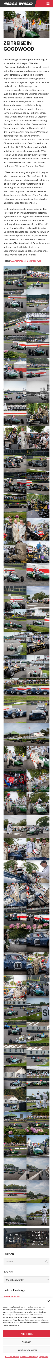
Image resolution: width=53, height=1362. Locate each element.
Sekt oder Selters (12, 1296)
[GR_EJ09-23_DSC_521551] (37, 849)
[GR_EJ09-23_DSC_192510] (15, 392)
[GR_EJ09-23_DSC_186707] (37, 346)
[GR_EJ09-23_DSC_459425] (37, 552)
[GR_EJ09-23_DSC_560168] (37, 1031)
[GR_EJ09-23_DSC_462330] (15, 620)
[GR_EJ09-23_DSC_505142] (15, 757)
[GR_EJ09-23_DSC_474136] (15, 689)
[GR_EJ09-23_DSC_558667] (15, 1031)
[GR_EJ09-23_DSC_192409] (37, 369)
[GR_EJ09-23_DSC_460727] (37, 574)
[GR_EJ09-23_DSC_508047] (37, 803)
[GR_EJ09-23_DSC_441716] (15, 460)
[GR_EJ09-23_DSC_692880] (37, 1169)
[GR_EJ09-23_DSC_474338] (15, 711)
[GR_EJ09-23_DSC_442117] (37, 460)
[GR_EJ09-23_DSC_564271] (15, 1077)
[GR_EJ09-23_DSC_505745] (37, 780)
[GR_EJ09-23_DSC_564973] (15, 1100)
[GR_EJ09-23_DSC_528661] (15, 963)
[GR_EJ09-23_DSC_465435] (37, 666)
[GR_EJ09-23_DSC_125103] (37, 300)
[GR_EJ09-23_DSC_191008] (15, 369)
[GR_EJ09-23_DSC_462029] (37, 597)
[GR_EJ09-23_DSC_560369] (15, 1054)
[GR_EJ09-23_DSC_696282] (37, 1191)
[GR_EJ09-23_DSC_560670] (37, 1054)
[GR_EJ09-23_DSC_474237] (37, 689)
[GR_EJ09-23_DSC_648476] (37, 1123)
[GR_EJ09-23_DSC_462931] (37, 620)
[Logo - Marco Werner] (18, 3)
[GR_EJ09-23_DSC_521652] (15, 871)
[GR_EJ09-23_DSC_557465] (15, 1009)
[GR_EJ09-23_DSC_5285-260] (15, 277)
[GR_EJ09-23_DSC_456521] (37, 506)
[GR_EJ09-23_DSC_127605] (37, 323)
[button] (48, 1301)
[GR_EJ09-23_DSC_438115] (37, 437)
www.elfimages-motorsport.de (25, 260)
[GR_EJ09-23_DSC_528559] (37, 940)
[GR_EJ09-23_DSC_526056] (15, 917)
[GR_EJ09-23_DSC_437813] (37, 414)
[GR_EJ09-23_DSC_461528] (15, 597)
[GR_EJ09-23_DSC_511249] (37, 826)
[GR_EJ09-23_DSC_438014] (15, 437)
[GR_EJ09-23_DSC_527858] (15, 940)
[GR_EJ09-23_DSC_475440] (15, 734)
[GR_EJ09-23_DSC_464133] (37, 643)
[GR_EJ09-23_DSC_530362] (37, 963)
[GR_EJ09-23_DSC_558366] (37, 1009)
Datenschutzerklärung (29, 1357)
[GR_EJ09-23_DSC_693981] (15, 1191)
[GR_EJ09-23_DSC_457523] (37, 529)
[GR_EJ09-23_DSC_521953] (37, 871)
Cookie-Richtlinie (12, 1357)
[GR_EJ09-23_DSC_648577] (15, 1146)
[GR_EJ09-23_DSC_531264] (37, 986)
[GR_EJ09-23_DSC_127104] (15, 323)
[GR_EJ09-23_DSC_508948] (15, 826)
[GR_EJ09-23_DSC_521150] (15, 849)
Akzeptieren (27, 1333)
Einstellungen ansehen (26, 1350)
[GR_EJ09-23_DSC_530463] (15, 986)
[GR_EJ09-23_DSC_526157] (37, 917)
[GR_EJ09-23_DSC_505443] (37, 757)
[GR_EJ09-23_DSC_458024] (15, 552)
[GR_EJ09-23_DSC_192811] (37, 392)
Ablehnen (26, 1341)
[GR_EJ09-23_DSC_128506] (15, 346)
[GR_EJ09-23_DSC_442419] (37, 483)
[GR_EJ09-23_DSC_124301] (37, 277)
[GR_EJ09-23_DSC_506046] (15, 803)
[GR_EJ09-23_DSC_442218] (15, 483)
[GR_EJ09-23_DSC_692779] (15, 1169)
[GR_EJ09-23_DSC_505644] (15, 780)
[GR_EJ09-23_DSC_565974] (37, 1100)
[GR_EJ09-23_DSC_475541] (37, 734)
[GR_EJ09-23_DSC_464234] (15, 666)
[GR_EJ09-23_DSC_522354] (15, 894)
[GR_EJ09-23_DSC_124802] (15, 300)
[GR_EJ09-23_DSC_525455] (37, 894)
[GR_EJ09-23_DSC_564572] (37, 1077)
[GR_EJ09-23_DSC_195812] (15, 414)
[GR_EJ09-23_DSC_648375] (15, 1123)
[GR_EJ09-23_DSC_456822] (15, 529)
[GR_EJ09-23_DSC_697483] (15, 1214)
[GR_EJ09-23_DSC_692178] (37, 1146)
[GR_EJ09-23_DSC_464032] (15, 643)
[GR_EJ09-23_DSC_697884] (37, 1214)
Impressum (43, 1357)
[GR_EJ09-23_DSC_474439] (37, 711)
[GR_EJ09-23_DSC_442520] (15, 506)
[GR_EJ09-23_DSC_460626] (15, 574)
